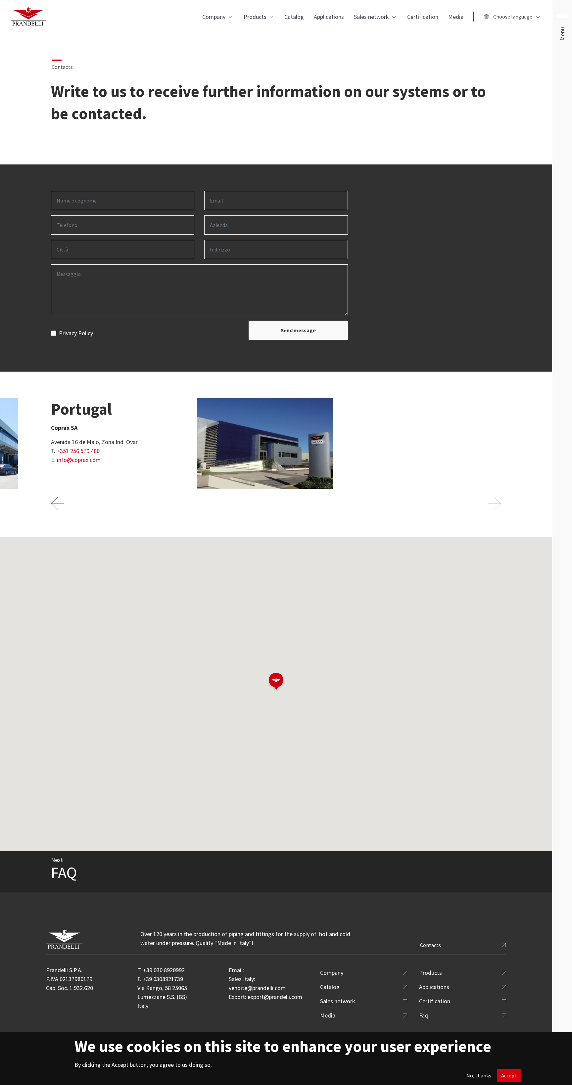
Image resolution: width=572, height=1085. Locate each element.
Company (213, 17)
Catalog (294, 17)
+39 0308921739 (163, 979)
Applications (329, 17)
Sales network (371, 17)
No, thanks (478, 1075)
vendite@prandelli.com (257, 988)
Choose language (512, 16)
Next (493, 504)
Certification (422, 17)
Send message (298, 330)
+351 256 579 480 (78, 451)
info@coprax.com (79, 460)
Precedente (58, 504)
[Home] (28, 16)
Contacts (430, 945)
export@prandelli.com (275, 997)
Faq (423, 1015)
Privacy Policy (76, 333)
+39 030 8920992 (164, 970)
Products (255, 17)
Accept (509, 1075)
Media (455, 17)
